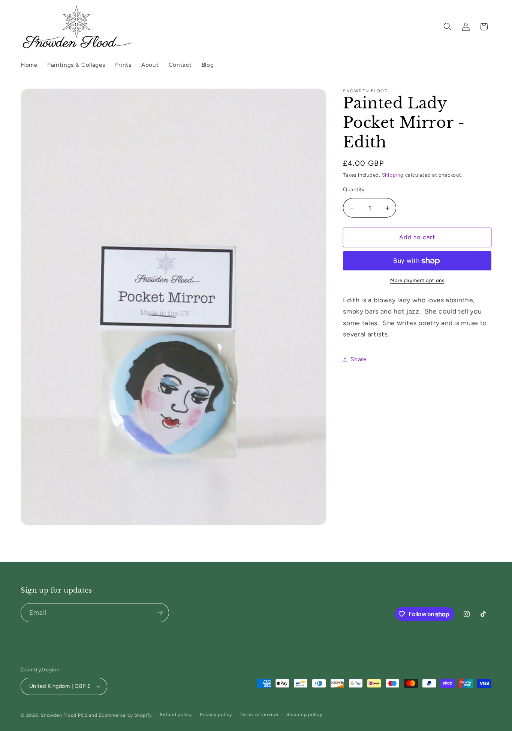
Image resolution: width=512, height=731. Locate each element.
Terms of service (259, 714)
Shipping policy (304, 714)
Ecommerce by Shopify (125, 715)
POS (82, 715)
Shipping (393, 175)
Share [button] (358, 359)
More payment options (417, 281)
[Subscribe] (160, 613)
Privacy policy (216, 714)
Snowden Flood (58, 715)
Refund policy (176, 714)
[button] (448, 27)
